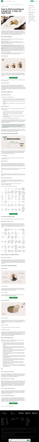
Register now (13, 403)
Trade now (13, 297)
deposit (5, 226)
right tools (16, 121)
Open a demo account (13, 77)
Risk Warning (2, 436)
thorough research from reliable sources (16, 353)
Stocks (2, 155)
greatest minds (10, 365)
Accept (28, 440)
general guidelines (5, 79)
